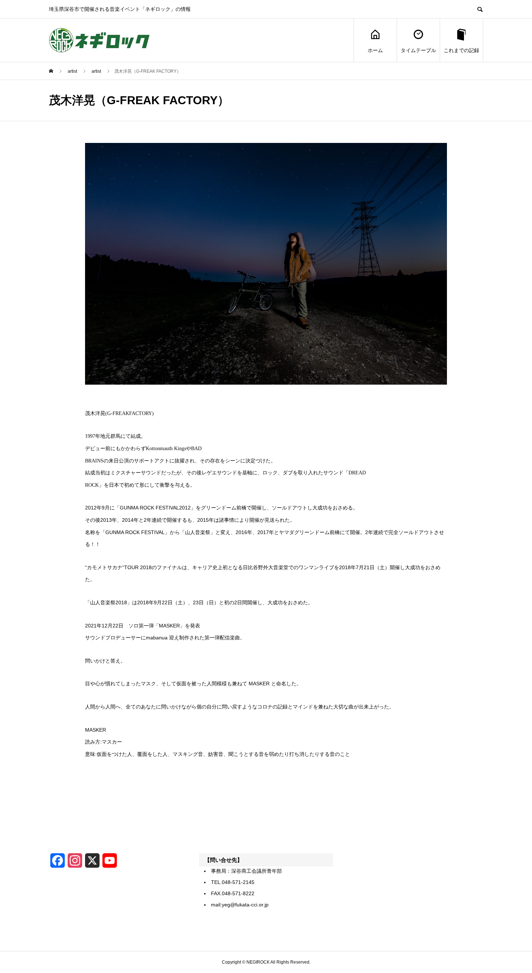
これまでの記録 (461, 50)
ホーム (375, 50)
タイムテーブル (418, 50)
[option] (266, 264)
